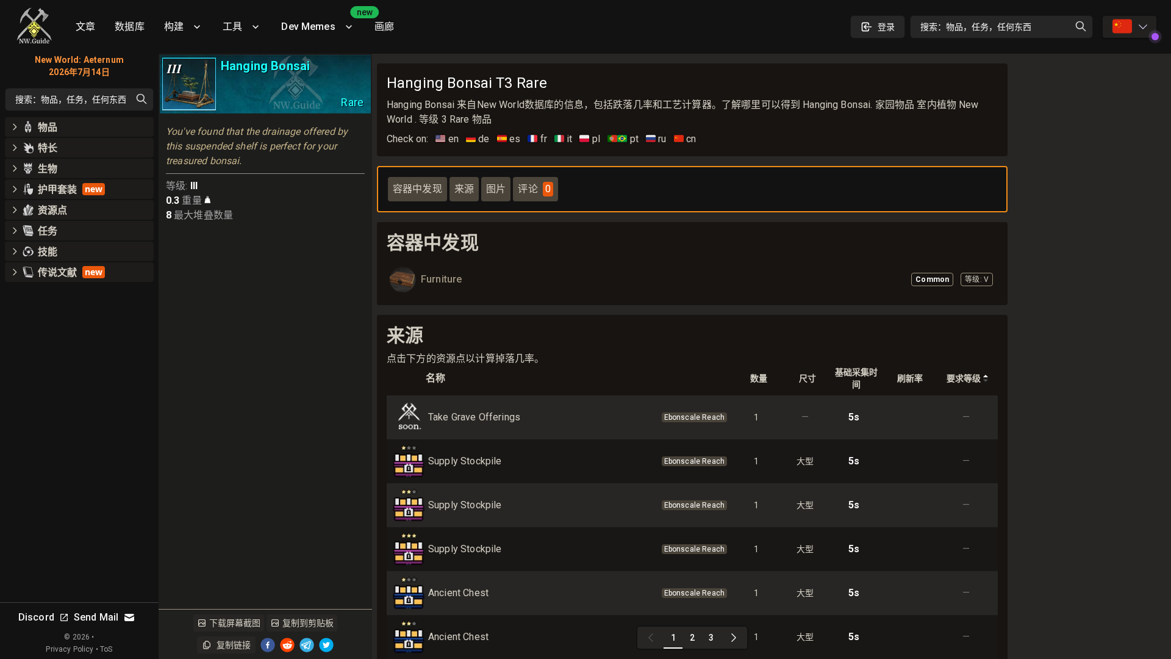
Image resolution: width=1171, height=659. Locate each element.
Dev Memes (322, 22)
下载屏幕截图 (234, 623)
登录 (886, 27)
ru (656, 139)
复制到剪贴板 (308, 623)
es (509, 139)
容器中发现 (417, 189)
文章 (85, 26)
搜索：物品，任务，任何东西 (975, 27)
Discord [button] (36, 617)
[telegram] (306, 645)
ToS (106, 649)
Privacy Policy (69, 649)
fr (537, 139)
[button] (79, 127)
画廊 (384, 26)
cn (685, 139)
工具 (232, 26)
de (478, 139)
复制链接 (234, 645)
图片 (496, 189)
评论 (534, 189)
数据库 (129, 26)
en (447, 139)
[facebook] (267, 645)
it (563, 139)
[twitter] (326, 645)
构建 (174, 26)
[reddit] (287, 645)
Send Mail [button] (96, 617)
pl (589, 139)
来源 (464, 189)
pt (623, 139)
